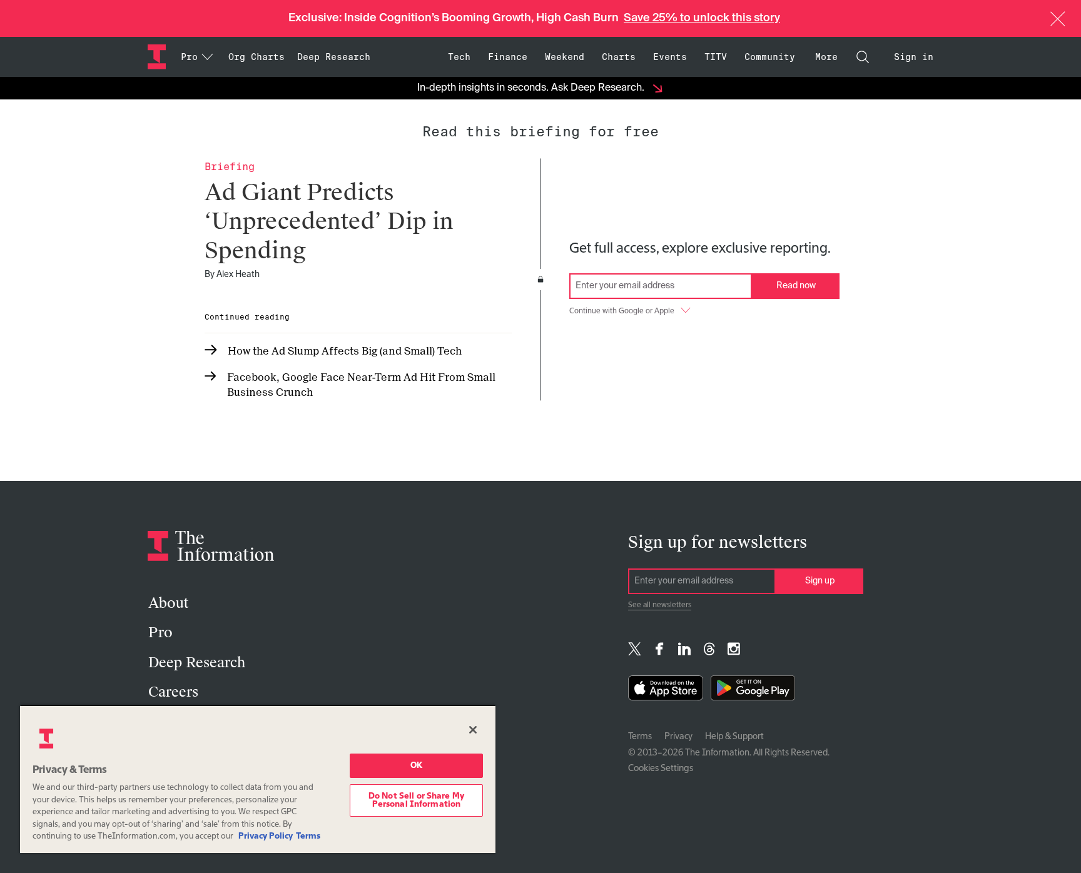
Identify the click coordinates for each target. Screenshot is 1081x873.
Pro (160, 632)
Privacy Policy (265, 836)
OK (416, 766)
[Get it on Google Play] (753, 690)
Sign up (820, 581)
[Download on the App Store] (665, 690)
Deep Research (333, 57)
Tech (459, 57)
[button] (1058, 19)
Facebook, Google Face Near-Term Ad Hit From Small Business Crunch (361, 385)
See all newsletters (659, 605)
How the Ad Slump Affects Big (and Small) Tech (345, 351)
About (168, 603)
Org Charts (256, 57)
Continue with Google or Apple (621, 311)
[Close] (473, 730)
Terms (640, 736)
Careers (173, 692)
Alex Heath (238, 274)
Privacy (678, 736)
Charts (619, 57)
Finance (507, 57)
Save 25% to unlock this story (702, 18)
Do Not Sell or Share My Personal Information (416, 800)
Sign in (913, 57)
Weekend (564, 57)
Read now (796, 285)
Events (670, 57)
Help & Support (734, 736)
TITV (715, 57)
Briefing (230, 166)
